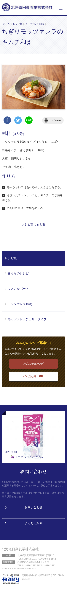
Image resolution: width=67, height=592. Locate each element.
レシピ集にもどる (33, 224)
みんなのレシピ (18, 273)
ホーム (6, 24)
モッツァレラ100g (34, 24)
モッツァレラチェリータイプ (27, 319)
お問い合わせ (33, 507)
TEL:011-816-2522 (26, 565)
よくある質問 (33, 523)
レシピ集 (17, 24)
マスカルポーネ (18, 288)
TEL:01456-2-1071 (27, 558)
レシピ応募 (28, 376)
